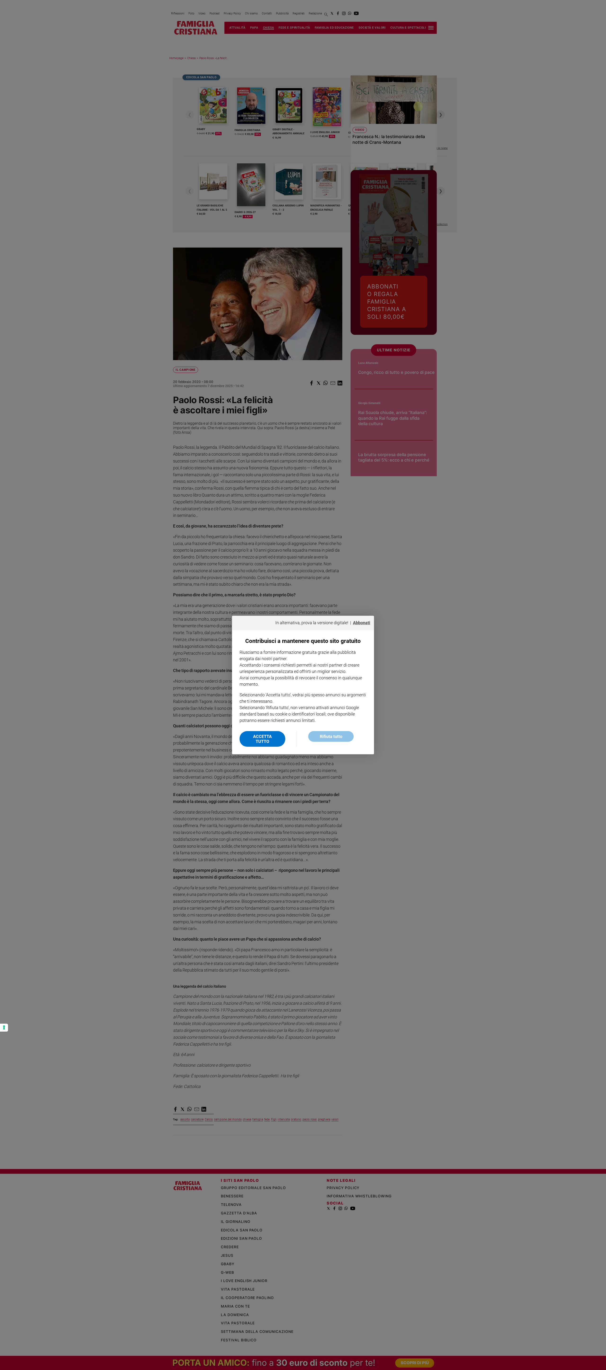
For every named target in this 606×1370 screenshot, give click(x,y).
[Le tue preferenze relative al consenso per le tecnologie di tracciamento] (4, 1028)
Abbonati (361, 622)
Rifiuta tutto (331, 736)
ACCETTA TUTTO (262, 739)
